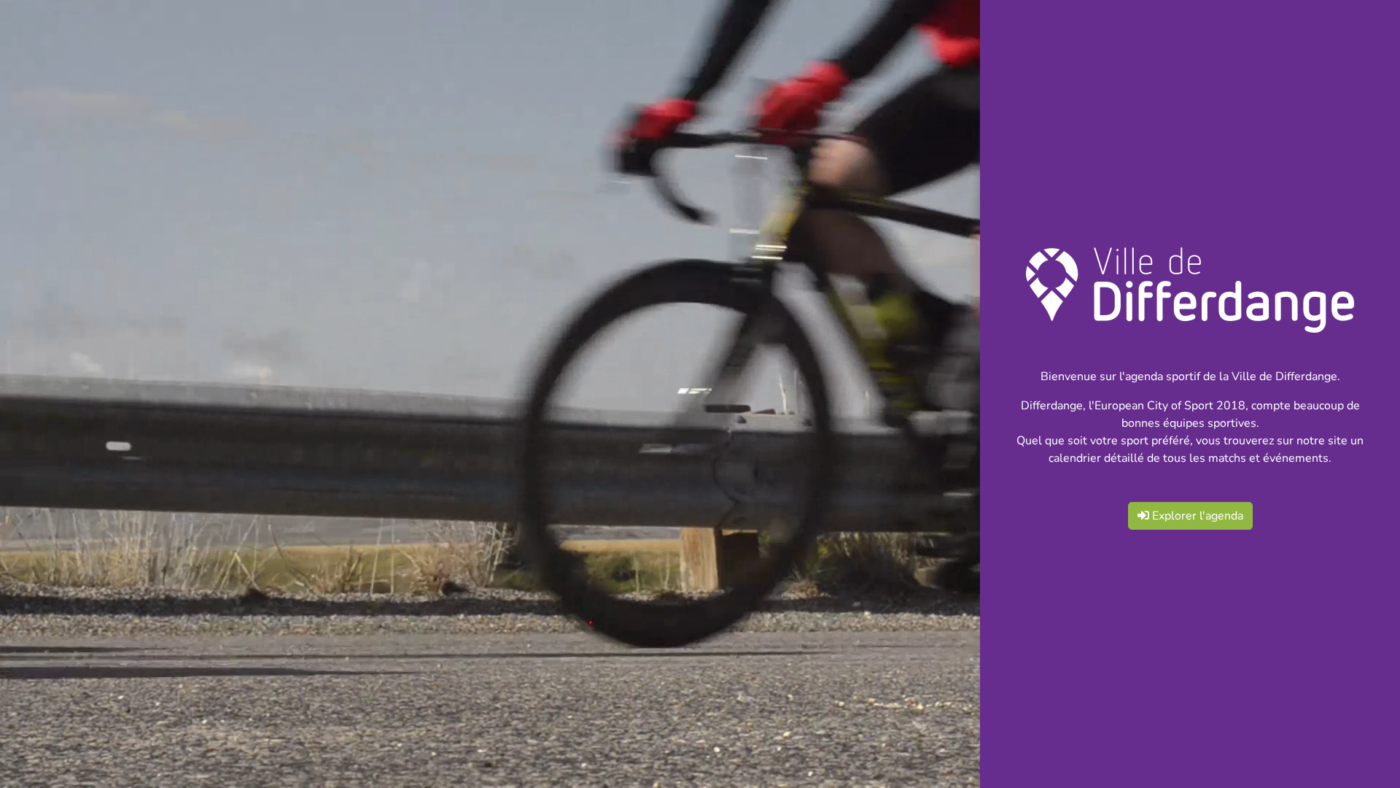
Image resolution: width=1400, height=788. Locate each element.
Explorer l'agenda (1196, 516)
